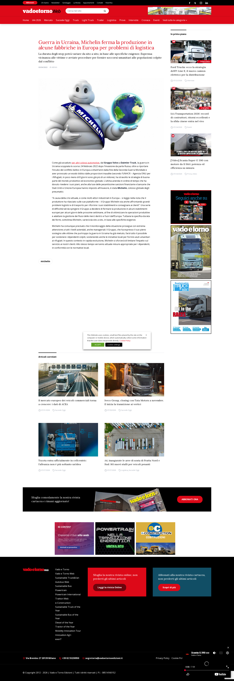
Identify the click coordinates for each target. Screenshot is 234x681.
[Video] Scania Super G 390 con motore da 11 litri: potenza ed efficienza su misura (189, 164)
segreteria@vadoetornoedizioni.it (104, 658)
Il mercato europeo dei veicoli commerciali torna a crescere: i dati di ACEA (67, 402)
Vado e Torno (62, 569)
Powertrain (61, 590)
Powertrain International (68, 594)
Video (195, 174)
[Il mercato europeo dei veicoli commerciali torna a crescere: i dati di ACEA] (68, 380)
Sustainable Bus (63, 586)
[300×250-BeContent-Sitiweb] (74, 538)
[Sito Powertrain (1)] (115, 538)
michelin (45, 261)
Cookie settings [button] (114, 344)
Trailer (100, 20)
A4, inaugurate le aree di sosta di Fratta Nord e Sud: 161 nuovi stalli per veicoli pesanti (132, 462)
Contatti (100, 3)
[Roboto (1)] (191, 207)
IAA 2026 (36, 20)
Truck (76, 20)
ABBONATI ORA (190, 499)
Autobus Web (62, 582)
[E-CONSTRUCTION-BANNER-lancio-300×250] (155, 538)
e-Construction (63, 602)
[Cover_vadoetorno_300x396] (191, 252)
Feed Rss (109, 3)
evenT (58, 639)
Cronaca (146, 20)
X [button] (146, 335)
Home (26, 20)
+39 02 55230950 (70, 658)
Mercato (48, 20)
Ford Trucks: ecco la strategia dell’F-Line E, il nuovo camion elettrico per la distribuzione (188, 71)
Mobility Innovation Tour (68, 630)
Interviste (133, 20)
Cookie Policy (178, 658)
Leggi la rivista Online (110, 587)
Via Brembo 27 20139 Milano (40, 658)
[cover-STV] (191, 307)
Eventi (156, 20)
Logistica (111, 20)
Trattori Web (62, 598)
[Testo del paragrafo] (179, 11)
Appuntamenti (88, 3)
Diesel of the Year (64, 622)
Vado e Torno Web (64, 573)
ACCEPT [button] (98, 344)
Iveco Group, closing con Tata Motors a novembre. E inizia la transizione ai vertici (134, 402)
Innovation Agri (63, 635)
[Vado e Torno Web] (42, 11)
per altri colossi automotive (85, 162)
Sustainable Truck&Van (67, 577)
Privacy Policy (162, 658)
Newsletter (55, 3)
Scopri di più (169, 587)
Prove (122, 20)
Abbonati (30, 2)
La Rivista (76, 3)
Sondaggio (66, 3)
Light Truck (88, 20)
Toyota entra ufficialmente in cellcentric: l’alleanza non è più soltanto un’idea (62, 462)
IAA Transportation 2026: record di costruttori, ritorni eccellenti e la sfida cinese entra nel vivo (190, 117)
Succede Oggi (62, 20)
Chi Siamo (45, 3)
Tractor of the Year (65, 626)
